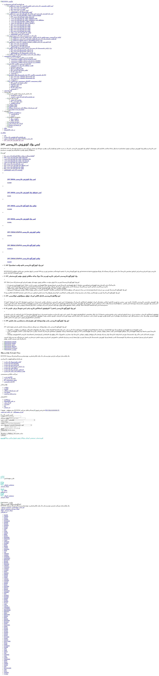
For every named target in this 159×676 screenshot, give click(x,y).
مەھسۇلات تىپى (5, 425)
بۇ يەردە (3, 438)
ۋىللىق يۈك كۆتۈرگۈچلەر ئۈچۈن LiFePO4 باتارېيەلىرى (18, 138)
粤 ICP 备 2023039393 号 (52, 410)
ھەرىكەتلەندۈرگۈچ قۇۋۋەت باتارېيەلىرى (14, 137)
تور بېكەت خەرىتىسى (6, 412)
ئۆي (5, 135)
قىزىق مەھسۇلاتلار (18, 412)
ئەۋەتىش (3, 435)
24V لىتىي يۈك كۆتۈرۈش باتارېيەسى (14, 140)
